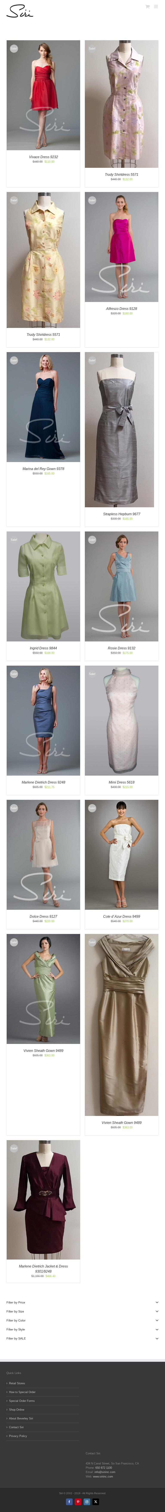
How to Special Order (22, 1392)
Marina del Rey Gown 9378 (43, 469)
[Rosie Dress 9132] (121, 533)
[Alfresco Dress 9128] (121, 194)
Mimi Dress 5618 (121, 782)
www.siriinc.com (103, 1476)
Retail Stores (17, 1383)
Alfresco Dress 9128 (121, 309)
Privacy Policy (18, 1436)
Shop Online (16, 1409)
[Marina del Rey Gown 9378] (43, 354)
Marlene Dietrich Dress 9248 (43, 782)
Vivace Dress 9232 (43, 157)
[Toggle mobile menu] (156, 6)
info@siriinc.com (105, 1472)
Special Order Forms (22, 1400)
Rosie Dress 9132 (121, 648)
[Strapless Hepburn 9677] (119, 354)
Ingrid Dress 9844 (43, 648)
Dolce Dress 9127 (43, 916)
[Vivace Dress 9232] (43, 42)
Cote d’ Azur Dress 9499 (121, 916)
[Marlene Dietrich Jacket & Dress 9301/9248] (43, 1142)
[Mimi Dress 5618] (121, 667)
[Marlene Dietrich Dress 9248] (43, 667)
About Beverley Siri (21, 1418)
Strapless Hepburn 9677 (121, 514)
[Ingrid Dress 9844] (43, 533)
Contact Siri (16, 1427)
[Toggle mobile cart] (147, 6)
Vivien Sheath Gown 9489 (43, 1051)
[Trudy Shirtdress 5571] (121, 42)
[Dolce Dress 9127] (43, 801)
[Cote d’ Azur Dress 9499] (121, 801)
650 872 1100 (103, 1467)
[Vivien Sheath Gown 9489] (43, 936)
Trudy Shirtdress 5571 (121, 174)
